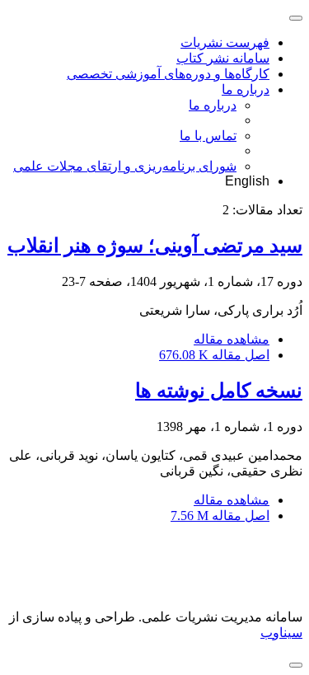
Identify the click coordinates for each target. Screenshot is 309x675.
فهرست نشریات (224, 42)
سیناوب (281, 633)
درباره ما (245, 89)
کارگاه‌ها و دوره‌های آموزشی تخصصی (168, 74)
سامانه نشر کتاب (222, 58)
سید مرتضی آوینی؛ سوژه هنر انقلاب (154, 245)
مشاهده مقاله (231, 339)
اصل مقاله (214, 355)
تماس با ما (208, 136)
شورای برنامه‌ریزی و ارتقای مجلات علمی (124, 166)
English (247, 181)
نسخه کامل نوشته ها (218, 390)
